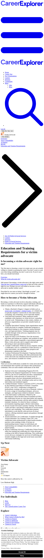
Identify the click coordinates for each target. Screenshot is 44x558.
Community (9, 81)
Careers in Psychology (12, 522)
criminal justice (26, 311)
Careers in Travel (10, 524)
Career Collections (11, 515)
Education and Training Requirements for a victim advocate (19, 252)
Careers (7, 78)
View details (5, 137)
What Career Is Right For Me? (15, 517)
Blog (10, 87)
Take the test (7, 131)
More (6, 83)
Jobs (10, 85)
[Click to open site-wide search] (24, 125)
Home (7, 72)
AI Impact (8, 490)
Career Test (8, 74)
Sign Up (7, 505)
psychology (17, 311)
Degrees (7, 80)
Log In (3, 129)
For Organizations (11, 76)
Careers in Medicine (11, 520)
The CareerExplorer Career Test (15, 506)
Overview (8, 489)
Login (7, 503)
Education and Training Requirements (17, 492)
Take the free (13, 284)
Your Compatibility (11, 487)
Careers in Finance (11, 519)
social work (8, 311)
